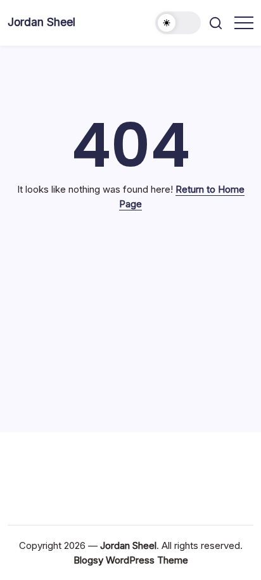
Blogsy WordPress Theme (130, 560)
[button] (178, 22)
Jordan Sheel (41, 22)
